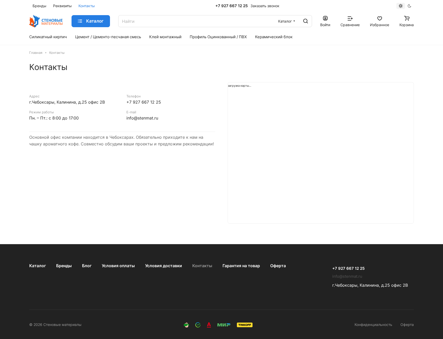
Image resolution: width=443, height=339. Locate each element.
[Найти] (305, 21)
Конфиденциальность (373, 324)
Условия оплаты (118, 265)
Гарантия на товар (241, 265)
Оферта (278, 265)
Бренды (64, 265)
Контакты (202, 265)
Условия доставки (163, 265)
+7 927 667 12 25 (231, 6)
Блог (87, 265)
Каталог (37, 265)
